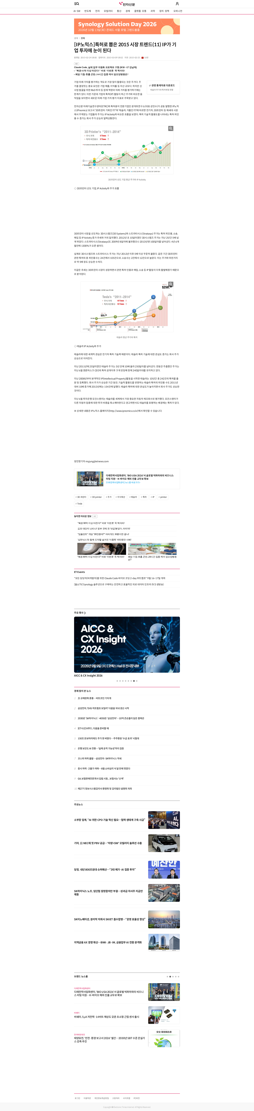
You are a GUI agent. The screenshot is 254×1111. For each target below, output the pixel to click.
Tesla (79, 503)
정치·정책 (164, 11)
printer (163, 497)
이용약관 (87, 1098)
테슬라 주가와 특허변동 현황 (161, 90)
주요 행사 (80, 612)
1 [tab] (117, 681)
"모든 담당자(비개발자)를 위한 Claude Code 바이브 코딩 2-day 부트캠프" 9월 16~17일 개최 (119, 578)
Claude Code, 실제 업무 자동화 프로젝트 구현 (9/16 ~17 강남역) (105, 67)
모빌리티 (108, 11)
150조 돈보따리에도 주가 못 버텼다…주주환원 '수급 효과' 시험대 (108, 738)
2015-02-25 (138, 57)
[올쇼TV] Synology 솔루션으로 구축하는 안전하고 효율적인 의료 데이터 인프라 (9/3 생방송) (119, 584)
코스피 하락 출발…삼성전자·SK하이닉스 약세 (99, 758)
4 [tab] (125, 681)
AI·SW (77, 11)
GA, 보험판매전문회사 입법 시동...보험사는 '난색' (101, 778)
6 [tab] (131, 681)
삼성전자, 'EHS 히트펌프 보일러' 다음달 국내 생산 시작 (103, 708)
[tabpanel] (127, 648)
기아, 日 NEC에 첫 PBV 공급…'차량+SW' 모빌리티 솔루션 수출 (108, 843)
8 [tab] (136, 681)
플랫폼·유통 (140, 11)
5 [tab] (128, 681)
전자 (97, 11)
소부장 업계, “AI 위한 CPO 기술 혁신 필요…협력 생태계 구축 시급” (109, 820)
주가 (109, 497)
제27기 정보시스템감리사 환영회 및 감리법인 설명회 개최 (105, 788)
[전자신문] (127, 4)
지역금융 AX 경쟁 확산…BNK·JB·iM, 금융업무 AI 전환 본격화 (108, 942)
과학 (153, 11)
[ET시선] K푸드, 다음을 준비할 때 (93, 728)
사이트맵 (126, 1098)
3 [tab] (123, 681)
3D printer (97, 497)
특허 (145, 497)
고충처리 (115, 1098)
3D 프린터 (81, 497)
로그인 (77, 1098)
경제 (128, 11)
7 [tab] (134, 681)
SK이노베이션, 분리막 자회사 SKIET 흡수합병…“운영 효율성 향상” (110, 919)
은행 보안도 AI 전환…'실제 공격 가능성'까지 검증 (101, 748)
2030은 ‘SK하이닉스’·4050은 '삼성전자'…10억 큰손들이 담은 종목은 (111, 718)
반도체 (87, 11)
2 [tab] (120, 681)
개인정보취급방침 (101, 1098)
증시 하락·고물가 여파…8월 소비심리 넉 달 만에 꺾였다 (104, 768)
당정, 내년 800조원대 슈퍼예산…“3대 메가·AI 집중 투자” (105, 869)
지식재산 (121, 497)
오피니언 (177, 11)
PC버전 (137, 1098)
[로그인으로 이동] (177, 3)
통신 (119, 11)
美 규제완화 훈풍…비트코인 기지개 (94, 698)
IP (153, 497)
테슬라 (134, 497)
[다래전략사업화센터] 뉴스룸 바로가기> (123, 482)
